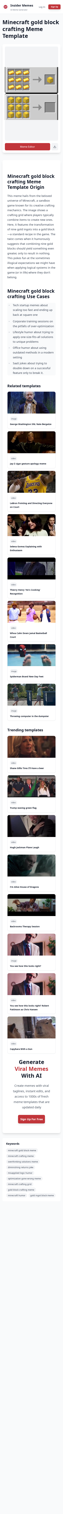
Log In (42, 6)
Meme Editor (27, 146)
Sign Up (54, 6)
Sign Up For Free (31, 1119)
